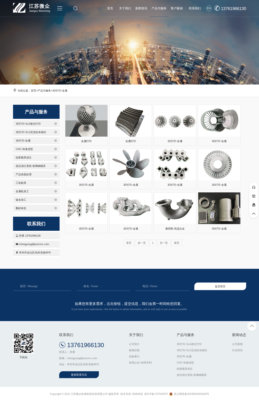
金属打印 (86, 141)
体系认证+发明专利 (140, 362)
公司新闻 (237, 344)
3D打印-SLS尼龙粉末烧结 (192, 350)
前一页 (142, 242)
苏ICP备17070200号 (156, 393)
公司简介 (134, 344)
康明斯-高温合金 (175, 228)
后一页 (164, 242)
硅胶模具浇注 (185, 368)
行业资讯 (237, 350)
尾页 (176, 242)
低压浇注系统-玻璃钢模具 (192, 374)
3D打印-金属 (60, 90)
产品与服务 (44, 90)
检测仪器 (134, 350)
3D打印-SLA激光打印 (189, 344)
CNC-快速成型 (185, 362)
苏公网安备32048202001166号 (190, 393)
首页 (33, 90)
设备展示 (134, 356)
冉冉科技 (137, 393)
